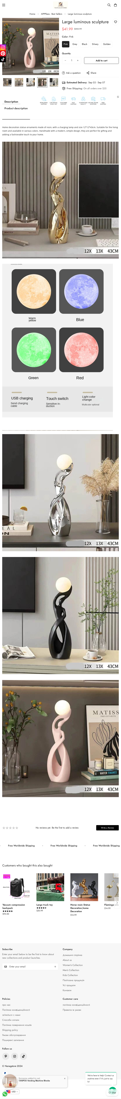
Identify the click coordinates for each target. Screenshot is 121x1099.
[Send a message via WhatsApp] (4, 1094)
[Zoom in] (52, 24)
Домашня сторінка (72, 955)
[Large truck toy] (50, 887)
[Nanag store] (60, 5)
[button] (115, 5)
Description (11, 102)
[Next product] (117, 903)
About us (67, 960)
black (84, 44)
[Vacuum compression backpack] (16, 887)
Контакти (67, 990)
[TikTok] (3, 59)
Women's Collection (73, 965)
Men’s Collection (71, 970)
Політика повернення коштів (16, 1025)
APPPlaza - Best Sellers (51, 14)
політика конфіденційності (76, 1005)
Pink (66, 44)
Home (32, 14)
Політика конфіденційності (16, 1010)
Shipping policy (10, 1030)
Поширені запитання (13, 1040)
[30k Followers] (23, 1056)
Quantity (66, 53)
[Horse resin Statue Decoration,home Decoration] (84, 887)
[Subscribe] (55, 966)
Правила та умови (72, 1010)
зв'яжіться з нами (11, 1015)
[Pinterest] (5, 1056)
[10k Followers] (14, 1056)
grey (74, 44)
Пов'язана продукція (73, 980)
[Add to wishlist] (115, 22)
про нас (6, 1005)
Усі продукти (69, 985)
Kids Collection (70, 975)
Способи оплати (10, 1020)
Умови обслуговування (14, 1035)
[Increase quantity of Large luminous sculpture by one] (78, 60)
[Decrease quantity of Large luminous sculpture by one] (65, 60)
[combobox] (12, 1091)
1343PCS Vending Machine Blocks (34, 1080)
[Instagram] (3, 47)
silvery (95, 44)
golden (107, 44)
